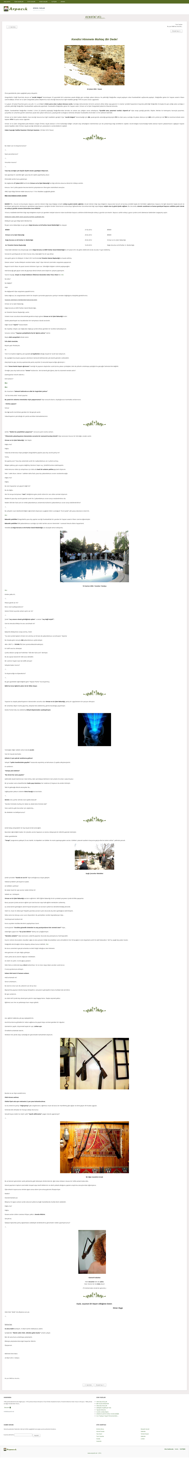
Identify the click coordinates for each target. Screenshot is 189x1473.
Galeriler (143, 1431)
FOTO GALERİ (31, 1)
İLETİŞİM (54, 1)
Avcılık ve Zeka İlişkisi (102, 1412)
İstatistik (98, 1441)
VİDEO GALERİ (43, 1)
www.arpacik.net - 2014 (94, 1453)
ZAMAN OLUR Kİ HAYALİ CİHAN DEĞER (107, 1414)
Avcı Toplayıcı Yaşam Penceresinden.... (107, 1416)
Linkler (143, 1439)
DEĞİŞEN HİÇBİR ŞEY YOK (103, 1408)
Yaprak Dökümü (101, 1410)
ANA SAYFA (7, 1)
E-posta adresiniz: (9, 1435)
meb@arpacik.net (9, 1411)
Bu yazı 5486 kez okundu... (174, 26)
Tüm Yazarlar (100, 1436)
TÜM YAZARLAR (18, 1)
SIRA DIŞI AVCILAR (101, 1402)
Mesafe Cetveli (145, 1429)
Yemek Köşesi (145, 1434)
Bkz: (62, 275)
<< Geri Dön (12, 27)
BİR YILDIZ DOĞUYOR (102, 1404)
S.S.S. (176, 1449)
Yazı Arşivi (99, 1434)
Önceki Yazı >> (176, 31)
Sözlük (98, 1439)
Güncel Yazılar (39, 8)
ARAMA (63, 1)
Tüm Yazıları (178, 24)
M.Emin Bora (100, 1429)
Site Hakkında (168, 1449)
